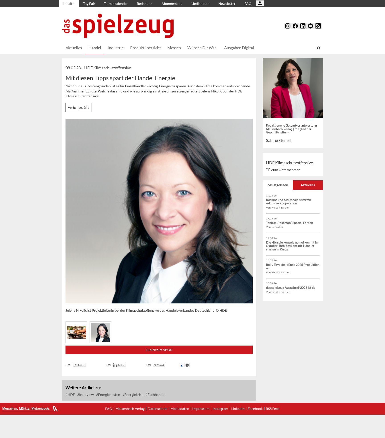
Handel (94, 47)
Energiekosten (108, 394)
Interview (86, 394)
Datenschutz (157, 408)
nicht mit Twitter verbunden (148, 365)
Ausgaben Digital (239, 47)
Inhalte (68, 3)
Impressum (200, 408)
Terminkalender (116, 3)
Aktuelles (74, 47)
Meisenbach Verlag (130, 408)
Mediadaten (200, 3)
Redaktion (145, 3)
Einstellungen (187, 365)
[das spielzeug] (118, 26)
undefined (108, 365)
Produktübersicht (145, 47)
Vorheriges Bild (78, 107)
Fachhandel (156, 394)
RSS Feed (273, 408)
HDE (71, 394)
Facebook (255, 408)
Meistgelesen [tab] (278, 185)
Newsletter (227, 3)
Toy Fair (89, 3)
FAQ (248, 3)
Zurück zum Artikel (159, 350)
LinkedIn (238, 408)
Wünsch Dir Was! (202, 47)
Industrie (116, 47)
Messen (174, 47)
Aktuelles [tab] (308, 185)
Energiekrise (133, 394)
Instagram (220, 408)
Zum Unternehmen (285, 170)
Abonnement (172, 3)
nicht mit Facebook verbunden (68, 365)
